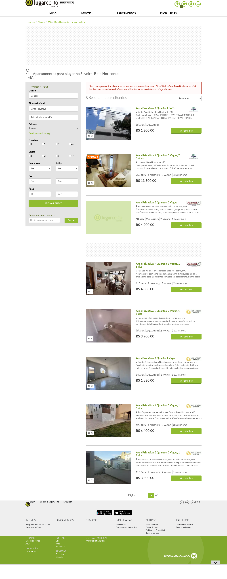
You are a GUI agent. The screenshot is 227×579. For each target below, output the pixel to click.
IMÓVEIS (30, 520)
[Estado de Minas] (67, 2)
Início (53, 13)
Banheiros (34, 163)
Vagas (32, 151)
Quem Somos (152, 527)
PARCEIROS (182, 520)
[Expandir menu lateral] (198, 4)
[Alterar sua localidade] (177, 4)
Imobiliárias (168, 13)
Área (31, 188)
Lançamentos (126, 13)
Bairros (33, 124)
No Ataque (60, 546)
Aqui (27, 544)
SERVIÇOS (91, 520)
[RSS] (195, 503)
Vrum (58, 544)
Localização (35, 118)
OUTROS (151, 520)
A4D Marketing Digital (96, 541)
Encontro (60, 554)
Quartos (33, 140)
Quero (32, 90)
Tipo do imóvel (37, 103)
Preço (32, 176)
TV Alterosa (30, 551)
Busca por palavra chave (42, 215)
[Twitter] (187, 503)
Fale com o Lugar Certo (49, 502)
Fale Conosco (152, 524)
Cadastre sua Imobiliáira (126, 527)
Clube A (59, 557)
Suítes (59, 163)
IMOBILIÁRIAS (124, 520)
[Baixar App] (104, 516)
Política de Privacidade (156, 530)
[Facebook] (182, 503)
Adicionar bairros (38, 133)
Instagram (67, 502)
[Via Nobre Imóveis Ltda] (194, 312)
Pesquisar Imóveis (33, 527)
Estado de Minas (183, 527)
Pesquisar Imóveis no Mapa (37, 524)
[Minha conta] (191, 4)
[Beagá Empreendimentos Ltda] (194, 109)
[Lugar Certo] (27, 503)
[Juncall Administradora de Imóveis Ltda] (194, 203)
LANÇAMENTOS (65, 520)
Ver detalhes (186, 130)
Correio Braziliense (184, 524)
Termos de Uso (152, 533)
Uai (57, 541)
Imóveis (86, 13)
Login (32, 502)
